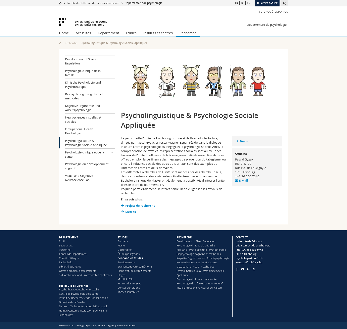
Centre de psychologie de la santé (78, 293)
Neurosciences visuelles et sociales (83, 119)
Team (244, 141)
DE (242, 3)
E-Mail (243, 180)
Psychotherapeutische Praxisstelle (79, 289)
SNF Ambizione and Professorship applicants (85, 275)
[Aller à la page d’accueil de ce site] (60, 43)
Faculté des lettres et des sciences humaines (93, 3)
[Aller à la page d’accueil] (60, 3)
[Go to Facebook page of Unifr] (237, 269)
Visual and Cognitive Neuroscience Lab (79, 178)
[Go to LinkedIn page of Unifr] (248, 269)
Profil (62, 241)
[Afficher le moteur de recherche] (284, 3)
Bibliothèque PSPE (70, 266)
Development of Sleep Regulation (80, 61)
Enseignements (127, 262)
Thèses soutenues (128, 292)
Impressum (90, 325)
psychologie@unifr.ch (249, 258)
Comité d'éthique (69, 258)
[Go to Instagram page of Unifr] (254, 269)
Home (64, 33)
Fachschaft (65, 262)
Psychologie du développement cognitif (86, 166)
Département (108, 33)
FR (236, 3)
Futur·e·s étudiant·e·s (273, 11)
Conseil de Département (73, 254)
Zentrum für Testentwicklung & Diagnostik (83, 306)
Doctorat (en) (125, 249)
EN (248, 3)
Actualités (83, 33)
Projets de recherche (140, 205)
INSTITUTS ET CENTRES (73, 285)
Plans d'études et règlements (134, 271)
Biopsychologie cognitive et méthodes (84, 96)
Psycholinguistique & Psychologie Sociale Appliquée (86, 143)
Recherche (188, 33)
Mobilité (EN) (125, 279)
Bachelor (123, 241)
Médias (130, 212)
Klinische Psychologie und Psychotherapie (83, 84)
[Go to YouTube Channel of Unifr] (242, 269)
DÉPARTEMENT (68, 237)
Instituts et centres (158, 33)
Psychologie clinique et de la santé (84, 154)
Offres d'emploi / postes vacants (77, 271)
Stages (121, 275)
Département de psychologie (143, 3)
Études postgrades (129, 254)
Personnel (65, 249)
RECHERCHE (184, 237)
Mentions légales (106, 325)
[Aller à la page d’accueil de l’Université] (83, 22)
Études (131, 33)
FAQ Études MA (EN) (129, 283)
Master (122, 245)
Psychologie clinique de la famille (83, 73)
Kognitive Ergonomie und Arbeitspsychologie (82, 108)
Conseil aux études (129, 287)
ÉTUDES (123, 237)
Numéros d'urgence (126, 325)
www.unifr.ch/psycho (249, 262)
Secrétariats (66, 245)
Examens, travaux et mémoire (135, 266)
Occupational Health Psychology (79, 131)
